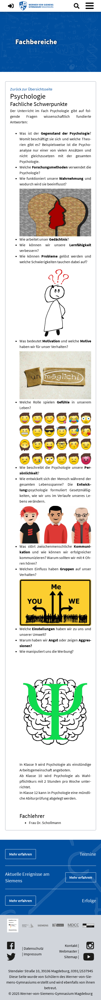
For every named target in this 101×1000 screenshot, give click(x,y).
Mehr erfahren (20, 854)
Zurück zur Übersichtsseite (31, 89)
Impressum (33, 954)
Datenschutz (33, 948)
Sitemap (70, 956)
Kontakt (71, 945)
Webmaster (68, 951)
